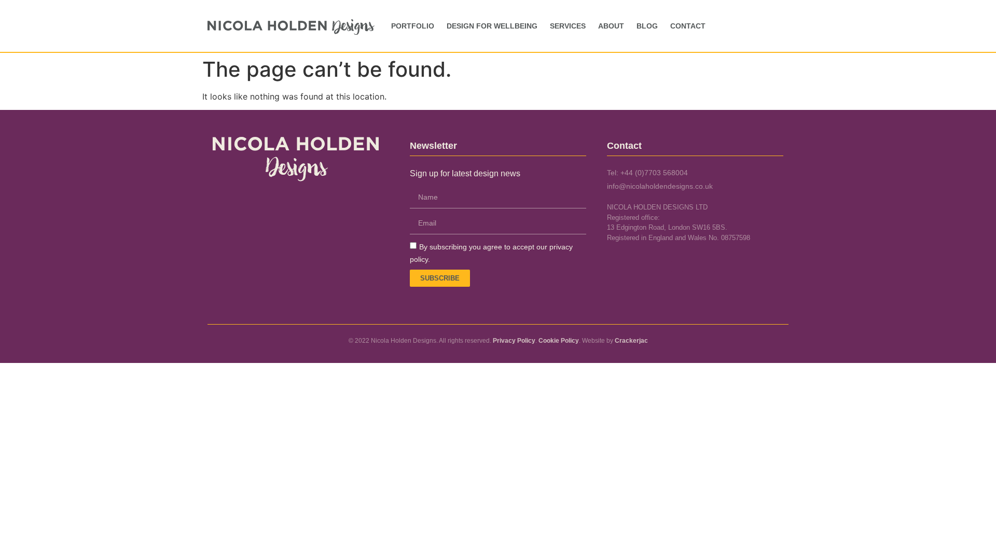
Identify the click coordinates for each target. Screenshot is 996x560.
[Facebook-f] (612, 266)
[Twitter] (645, 266)
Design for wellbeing (492, 26)
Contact (688, 26)
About (611, 26)
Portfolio (412, 26)
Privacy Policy (514, 340)
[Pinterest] (709, 266)
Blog (647, 26)
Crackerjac (631, 340)
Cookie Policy (558, 340)
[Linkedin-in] (741, 266)
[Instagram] (677, 266)
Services (568, 26)
